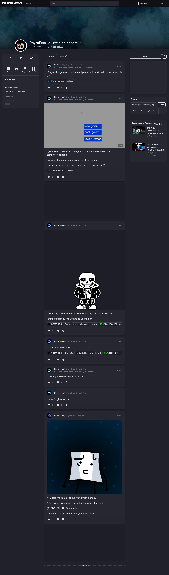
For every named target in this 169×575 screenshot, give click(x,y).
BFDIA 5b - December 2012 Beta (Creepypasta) (74, 67)
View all (158, 124)
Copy (162, 105)
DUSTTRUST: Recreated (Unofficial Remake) (155, 147)
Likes (62, 56)
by (152, 136)
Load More (85, 565)
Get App (143, 3)
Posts (51, 56)
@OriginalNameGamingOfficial (75, 65)
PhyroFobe (59, 65)
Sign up (164, 3)
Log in (154, 3)
